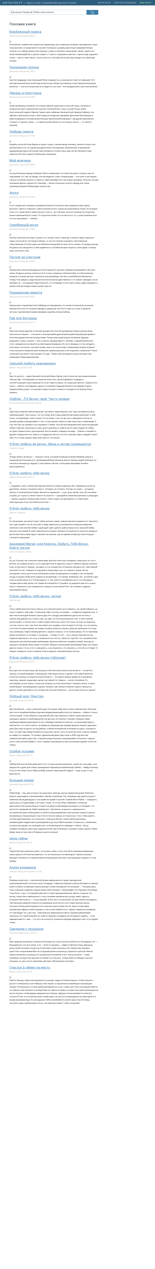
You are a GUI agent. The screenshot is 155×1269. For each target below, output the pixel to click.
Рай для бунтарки (23, 318)
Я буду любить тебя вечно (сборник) (37, 657)
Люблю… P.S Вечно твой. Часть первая (39, 399)
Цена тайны (18, 838)
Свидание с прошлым (26, 929)
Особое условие (21, 751)
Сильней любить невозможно (32, 363)
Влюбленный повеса (25, 32)
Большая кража (21, 780)
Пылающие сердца (24, 67)
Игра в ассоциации (125, 2)
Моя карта (145, 2)
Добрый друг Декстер (26, 696)
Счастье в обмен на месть (29, 967)
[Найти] (92, 12)
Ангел (14, 193)
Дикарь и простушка (25, 93)
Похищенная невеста (25, 292)
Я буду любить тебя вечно (29, 473)
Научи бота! (104, 2)
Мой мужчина (20, 160)
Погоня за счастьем (24, 257)
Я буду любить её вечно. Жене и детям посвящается (50, 444)
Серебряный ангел (23, 225)
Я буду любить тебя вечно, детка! (35, 596)
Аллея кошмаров (22, 867)
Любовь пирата (21, 131)
